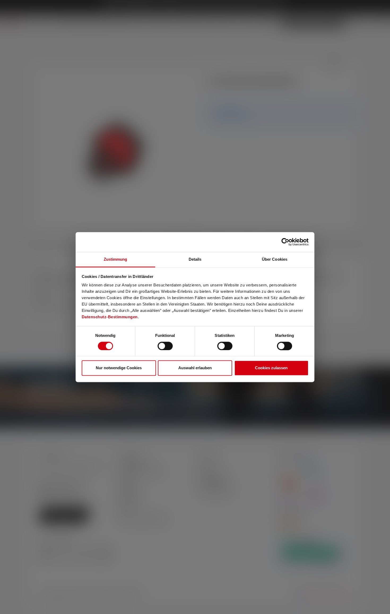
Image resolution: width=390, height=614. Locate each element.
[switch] (165, 346)
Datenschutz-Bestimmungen (110, 317)
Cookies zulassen (271, 368)
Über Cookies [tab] (274, 259)
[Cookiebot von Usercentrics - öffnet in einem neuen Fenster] (285, 242)
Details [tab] (195, 259)
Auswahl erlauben (195, 368)
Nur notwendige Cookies (119, 368)
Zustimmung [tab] (115, 259)
